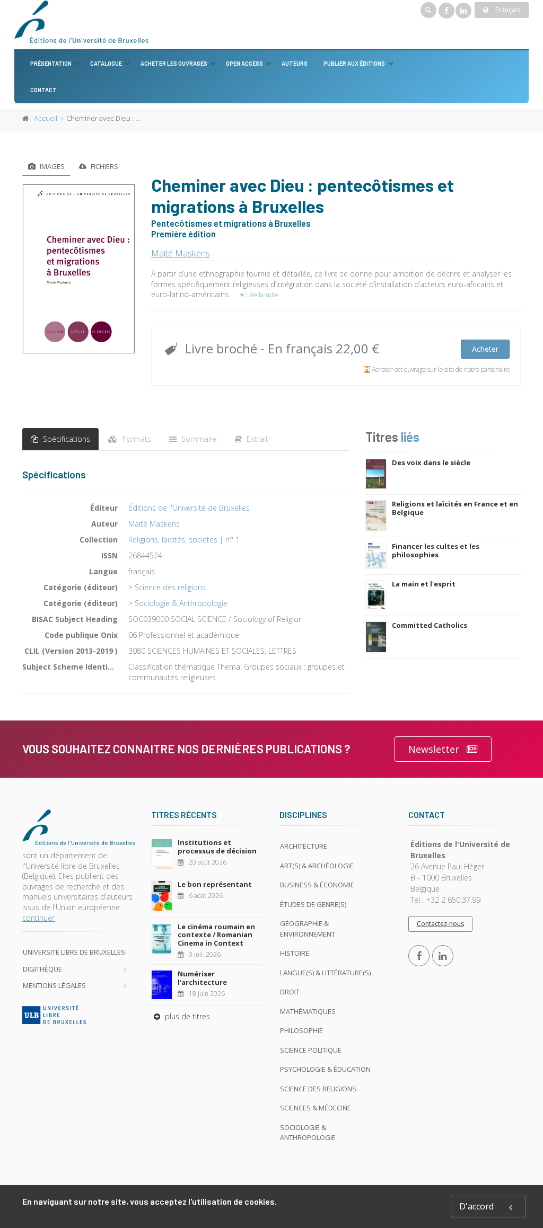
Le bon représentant (215, 884)
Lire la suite (261, 294)
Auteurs (295, 63)
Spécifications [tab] (65, 439)
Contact (43, 89)
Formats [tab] (135, 439)
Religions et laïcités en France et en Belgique (455, 508)
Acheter (485, 349)
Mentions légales (54, 985)
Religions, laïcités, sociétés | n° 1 (184, 540)
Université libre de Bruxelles (74, 952)
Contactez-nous (440, 923)
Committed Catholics (429, 625)
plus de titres (186, 1016)
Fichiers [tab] (103, 166)
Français (507, 9)
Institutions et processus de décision (217, 847)
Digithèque (42, 969)
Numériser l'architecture (202, 978)
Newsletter (433, 749)
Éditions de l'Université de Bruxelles (189, 508)
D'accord (476, 1206)
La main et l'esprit (424, 584)
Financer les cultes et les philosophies (435, 550)
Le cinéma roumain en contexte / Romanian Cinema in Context (216, 935)
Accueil (45, 118)
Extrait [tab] (256, 439)
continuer (38, 918)
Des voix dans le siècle (431, 462)
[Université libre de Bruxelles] (78, 1014)
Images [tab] (51, 166)
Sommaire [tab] (198, 439)
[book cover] (79, 269)
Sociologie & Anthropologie (181, 603)
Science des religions (170, 587)
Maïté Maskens (180, 253)
